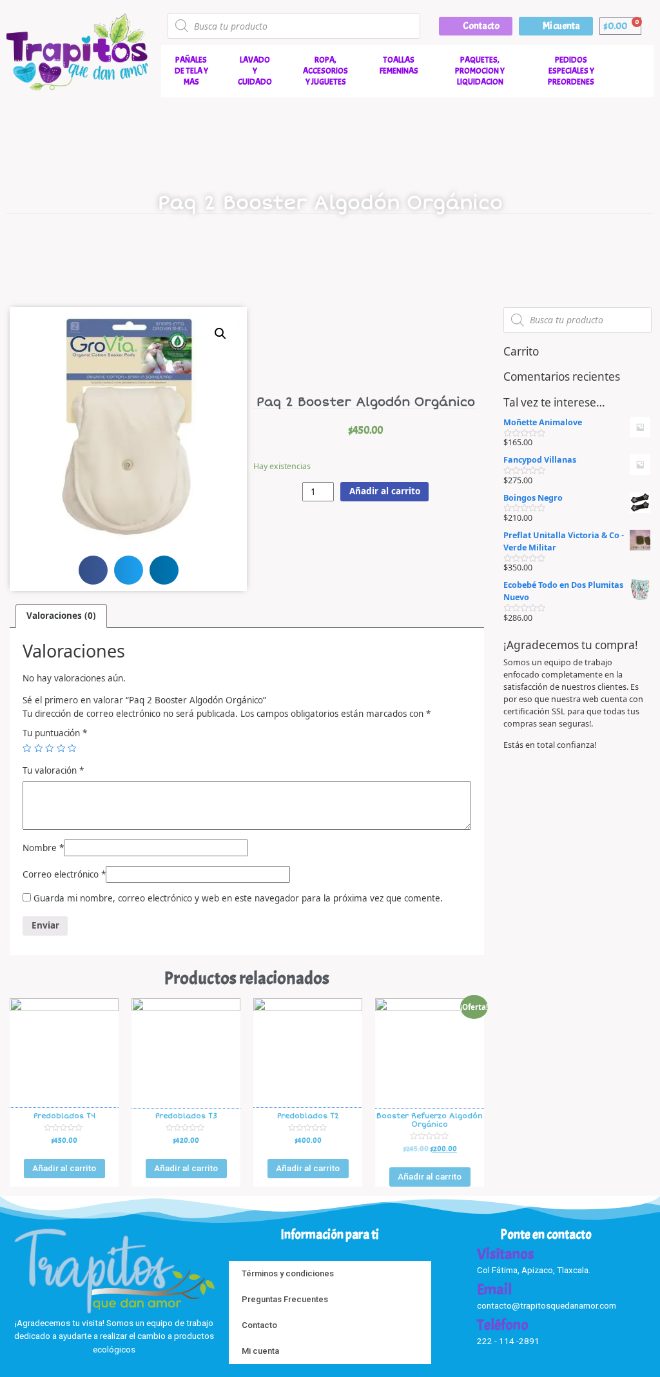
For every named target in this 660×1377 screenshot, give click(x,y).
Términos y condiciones (288, 1273)
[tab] (61, 616)
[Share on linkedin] (164, 570)
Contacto (259, 1325)
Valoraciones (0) (61, 615)
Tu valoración (53, 770)
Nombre (43, 848)
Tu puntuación (55, 733)
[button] (475, 26)
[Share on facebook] (93, 570)
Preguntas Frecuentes (285, 1299)
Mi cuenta (260, 1351)
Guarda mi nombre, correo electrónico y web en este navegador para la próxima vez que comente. (238, 898)
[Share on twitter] (128, 570)
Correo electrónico (64, 874)
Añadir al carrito (384, 491)
